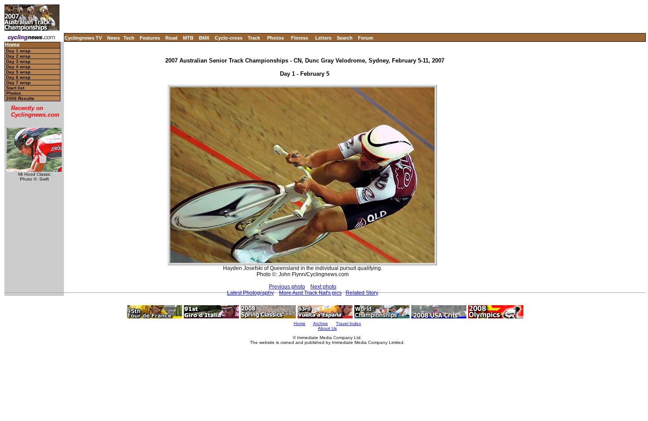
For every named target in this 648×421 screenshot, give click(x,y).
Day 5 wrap (18, 72)
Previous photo (287, 287)
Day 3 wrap (18, 61)
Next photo (323, 287)
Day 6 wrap (18, 77)
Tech (128, 38)
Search (345, 38)
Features (150, 38)
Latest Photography (250, 293)
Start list (15, 87)
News (113, 38)
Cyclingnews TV (83, 38)
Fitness (299, 38)
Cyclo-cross (228, 38)
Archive (320, 323)
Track (254, 38)
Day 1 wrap (18, 50)
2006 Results (20, 98)
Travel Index (348, 323)
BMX (204, 38)
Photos (275, 38)
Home (12, 45)
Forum (365, 38)
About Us (327, 328)
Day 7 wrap (18, 82)
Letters (323, 38)
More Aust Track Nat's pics (310, 293)
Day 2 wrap (18, 56)
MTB (188, 38)
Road (171, 38)
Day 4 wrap (18, 66)
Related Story (362, 293)
